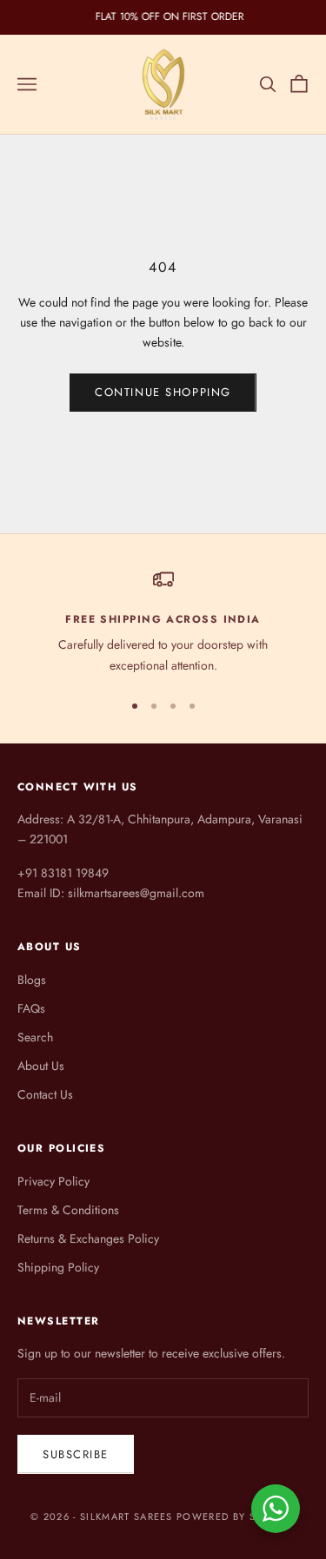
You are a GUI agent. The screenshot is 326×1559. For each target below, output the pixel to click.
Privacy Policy (53, 1181)
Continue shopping (163, 392)
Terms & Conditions (68, 1210)
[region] (163, 622)
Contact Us (45, 1094)
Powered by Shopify (236, 1516)
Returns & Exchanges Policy (88, 1238)
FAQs (31, 1008)
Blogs (31, 979)
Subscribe (76, 1454)
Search (35, 1037)
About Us (40, 1065)
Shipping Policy (58, 1267)
